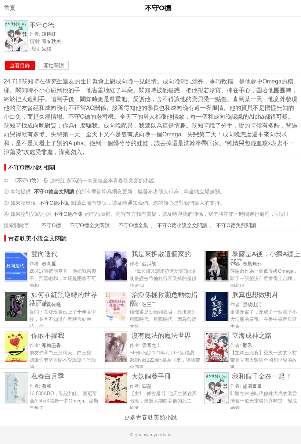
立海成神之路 (252, 335)
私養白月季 (47, 376)
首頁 (9, 8)
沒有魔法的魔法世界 (161, 335)
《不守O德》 (26, 180)
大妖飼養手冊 (151, 376)
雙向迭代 (44, 254)
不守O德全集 (68, 214)
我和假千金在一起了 (261, 376)
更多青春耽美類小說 (150, 417)
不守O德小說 (54, 203)
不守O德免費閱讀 (236, 225)
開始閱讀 (53, 65)
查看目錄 (20, 65)
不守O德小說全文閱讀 (182, 225)
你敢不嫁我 (47, 335)
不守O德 (51, 225)
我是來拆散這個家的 (161, 254)
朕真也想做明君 (255, 294)
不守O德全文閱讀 (90, 225)
